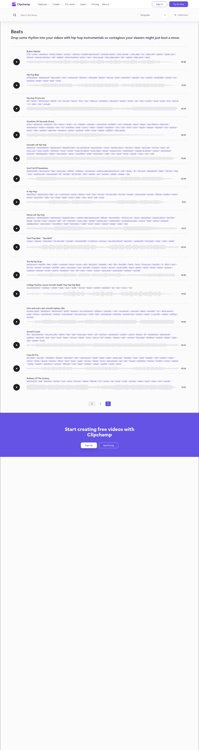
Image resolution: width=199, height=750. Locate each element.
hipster (81, 337)
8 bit (28, 54)
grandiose (70, 127)
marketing (103, 100)
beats (108, 357)
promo (130, 100)
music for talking (82, 150)
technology (98, 153)
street (162, 100)
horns (88, 337)
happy (92, 127)
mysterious (92, 241)
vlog (39, 104)
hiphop (36, 314)
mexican (150, 360)
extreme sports (117, 147)
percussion (71, 267)
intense (38, 267)
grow (67, 287)
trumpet (87, 363)
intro (81, 100)
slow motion (62, 153)
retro (89, 57)
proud (29, 130)
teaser (64, 197)
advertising (31, 194)
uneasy (112, 223)
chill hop (102, 334)
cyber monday (123, 54)
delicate (104, 217)
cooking (123, 334)
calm (64, 77)
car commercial (83, 147)
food (88, 194)
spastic (138, 267)
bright (69, 124)
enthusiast (93, 77)
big (55, 124)
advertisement (43, 147)
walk (152, 153)
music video (96, 150)
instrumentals (80, 241)
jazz (120, 360)
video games (120, 130)
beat (53, 170)
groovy (85, 127)
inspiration (109, 127)
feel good (40, 337)
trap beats (149, 241)
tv (29, 104)
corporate (127, 124)
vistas (164, 241)
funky (137, 264)
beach (102, 357)
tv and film (155, 314)
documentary (96, 147)
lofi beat (66, 174)
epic (57, 127)
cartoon (67, 54)
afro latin (40, 357)
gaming (159, 54)
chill (95, 334)
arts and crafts (51, 334)
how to (74, 100)
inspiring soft (39, 174)
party (63, 267)
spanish (38, 363)
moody (70, 150)
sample (92, 174)
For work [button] (70, 4)
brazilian (149, 357)
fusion (73, 360)
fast (115, 264)
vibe (28, 340)
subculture (47, 363)
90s (28, 334)
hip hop (110, 77)
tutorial (175, 100)
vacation (103, 363)
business (74, 311)
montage (46, 267)
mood (63, 150)
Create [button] (56, 4)
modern (167, 194)
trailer (87, 130)
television (67, 363)
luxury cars (31, 150)
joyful (129, 127)
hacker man (169, 54)
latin (126, 360)
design (129, 170)
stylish (124, 381)
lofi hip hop (76, 174)
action (34, 54)
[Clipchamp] (21, 4)
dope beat (47, 241)
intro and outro (80, 314)
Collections (183, 14)
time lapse (140, 337)
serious (156, 220)
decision (38, 241)
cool (119, 124)
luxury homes (43, 150)
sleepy (52, 153)
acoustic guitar (33, 311)
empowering (32, 127)
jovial (117, 77)
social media (122, 267)
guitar (29, 314)
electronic (164, 124)
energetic (50, 127)
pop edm (86, 267)
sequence (62, 130)
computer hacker (108, 54)
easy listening (152, 124)
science (156, 150)
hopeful (100, 127)
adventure (43, 54)
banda (95, 357)
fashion (102, 77)
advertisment (32, 170)
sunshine (79, 130)
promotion (38, 197)
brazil (142, 357)
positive (149, 77)
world (58, 80)
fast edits (122, 264)
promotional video (129, 220)
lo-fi (100, 381)
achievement (32, 77)
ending (42, 127)
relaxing (116, 337)
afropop (59, 357)
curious (30, 241)
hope (162, 147)
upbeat (129, 57)
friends (137, 147)
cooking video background (108, 170)
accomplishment (33, 287)
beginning (48, 124)
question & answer (143, 150)
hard (173, 264)
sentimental (165, 150)
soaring (71, 130)
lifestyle (159, 194)
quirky (82, 57)
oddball (60, 57)
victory (124, 287)
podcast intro (115, 150)
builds (55, 264)
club (115, 311)
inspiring (52, 220)
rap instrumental (115, 241)
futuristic (156, 264)
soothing (30, 80)
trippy (82, 270)
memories (54, 150)
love (86, 100)
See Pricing (108, 445)
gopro (69, 381)
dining (37, 360)
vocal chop (106, 270)
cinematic (91, 124)
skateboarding (42, 153)
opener (123, 100)
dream (142, 124)
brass (90, 334)
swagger (39, 270)
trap (113, 153)
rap (174, 77)
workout (127, 270)
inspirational (46, 314)
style (168, 100)
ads (28, 100)
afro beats (31, 357)
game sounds (167, 311)
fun (142, 54)
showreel (30, 153)
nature (29, 197)
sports (71, 153)
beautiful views (69, 147)
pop (142, 77)
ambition (46, 287)
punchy (112, 267)
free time (129, 147)
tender (38, 80)
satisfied (43, 130)
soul (98, 174)
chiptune (76, 54)
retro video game (112, 57)
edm (85, 264)
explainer (30, 337)
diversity (52, 360)
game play (150, 54)
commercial (72, 77)
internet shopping (42, 57)
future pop (146, 264)
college (54, 287)
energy (74, 194)
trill (77, 270)
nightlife (55, 267)
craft (122, 170)
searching (52, 130)
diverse (139, 334)
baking (62, 334)
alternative (68, 357)
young (118, 363)
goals (61, 287)
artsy (77, 357)
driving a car (127, 217)
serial (149, 220)
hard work (146, 147)
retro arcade (98, 57)
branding (127, 357)
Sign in (159, 4)
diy (135, 170)
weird (147, 57)
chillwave (79, 170)
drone (106, 147)
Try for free (178, 4)
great (78, 127)
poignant (159, 127)
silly (122, 57)
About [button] (105, 4)
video (34, 104)
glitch (167, 264)
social (156, 100)
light (59, 220)
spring (152, 267)
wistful (171, 241)
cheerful (81, 124)
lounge (132, 360)
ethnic (60, 360)
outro (135, 127)
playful (142, 127)
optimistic (117, 314)
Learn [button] (83, 4)
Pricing (95, 4)
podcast (150, 127)
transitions (64, 270)
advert (34, 100)
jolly (123, 127)
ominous (102, 241)
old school (113, 100)
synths (47, 270)
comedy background (90, 54)
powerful (95, 267)
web (95, 197)
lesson (89, 287)
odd (53, 57)
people (105, 150)
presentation (128, 150)
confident (112, 124)
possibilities (159, 77)
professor (106, 287)
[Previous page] (91, 403)
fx (162, 264)
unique (97, 270)
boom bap (61, 170)
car (75, 124)
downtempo (153, 334)
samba (30, 363)
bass (68, 334)
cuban (170, 357)
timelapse (150, 337)
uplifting (109, 130)
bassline (42, 264)
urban (140, 153)
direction (83, 77)
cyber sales (135, 54)
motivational (106, 314)
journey (150, 194)
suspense (30, 270)
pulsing (168, 77)
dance (135, 124)
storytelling (80, 153)
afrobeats (50, 357)
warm (52, 80)
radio (36, 130)
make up (93, 100)
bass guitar (55, 77)
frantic (130, 264)
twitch (89, 270)
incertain (69, 241)
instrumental (51, 174)
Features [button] (42, 4)
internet (30, 57)
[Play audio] (16, 62)
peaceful (135, 77)
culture (131, 334)
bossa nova (117, 357)
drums (78, 264)
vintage (121, 174)
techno (55, 270)
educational (152, 170)
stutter (160, 267)
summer (105, 174)
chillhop (70, 170)
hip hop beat (111, 194)
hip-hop (121, 194)
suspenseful (138, 241)
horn (30, 174)
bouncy (62, 124)
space (131, 267)
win (130, 287)
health (74, 287)
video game (138, 57)
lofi (168, 147)
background (44, 77)
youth (101, 197)
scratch (149, 100)
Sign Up (89, 445)
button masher (56, 54)
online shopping (71, 57)
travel (45, 80)
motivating (125, 77)
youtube (46, 104)
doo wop (141, 170)
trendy (125, 153)
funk (94, 194)
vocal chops (118, 270)
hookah (130, 194)
